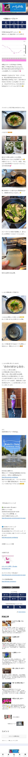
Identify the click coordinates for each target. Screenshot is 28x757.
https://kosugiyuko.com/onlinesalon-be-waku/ (14, 518)
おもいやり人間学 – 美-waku (9, 566)
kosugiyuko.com (6, 568)
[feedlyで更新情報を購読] (8, 607)
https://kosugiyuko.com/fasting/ (10, 477)
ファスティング (16, 587)
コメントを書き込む (14, 736)
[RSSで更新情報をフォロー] (20, 607)
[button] (25, 372)
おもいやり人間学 (6, 587)
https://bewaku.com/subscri (9, 581)
